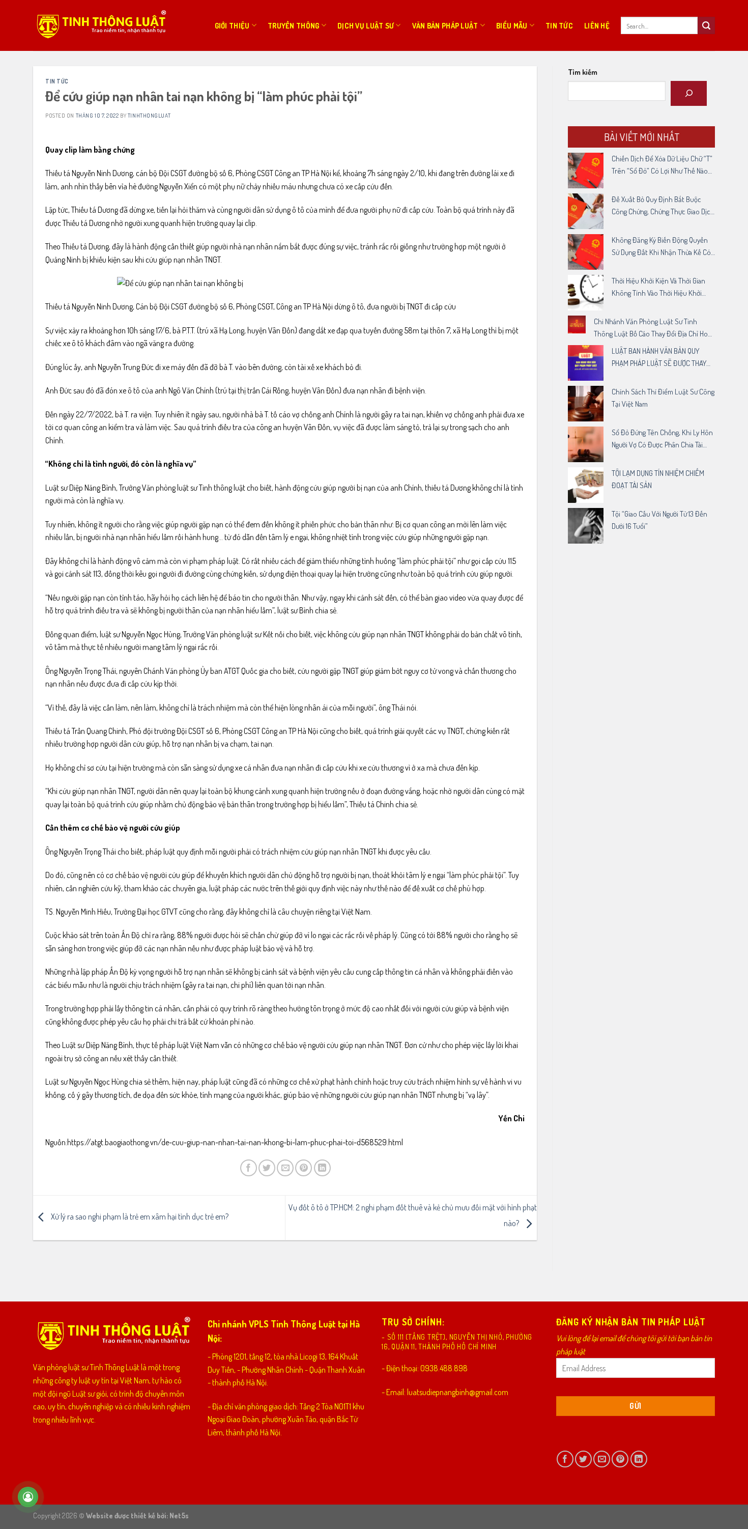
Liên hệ (597, 25)
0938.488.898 (444, 1368)
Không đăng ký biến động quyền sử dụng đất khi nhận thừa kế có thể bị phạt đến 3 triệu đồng (661, 247)
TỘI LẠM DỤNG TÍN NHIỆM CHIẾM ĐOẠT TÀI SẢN (658, 479)
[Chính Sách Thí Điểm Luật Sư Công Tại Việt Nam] (585, 403)
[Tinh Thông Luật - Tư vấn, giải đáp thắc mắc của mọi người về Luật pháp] (100, 25)
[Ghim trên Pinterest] (303, 1167)
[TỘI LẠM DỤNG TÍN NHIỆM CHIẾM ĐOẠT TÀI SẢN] (585, 485)
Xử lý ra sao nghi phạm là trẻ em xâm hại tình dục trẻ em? (138, 1216)
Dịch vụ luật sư (365, 25)
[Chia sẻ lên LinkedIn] (322, 1167)
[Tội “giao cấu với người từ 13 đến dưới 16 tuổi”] (585, 526)
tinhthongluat (149, 115)
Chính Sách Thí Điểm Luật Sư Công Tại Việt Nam (663, 398)
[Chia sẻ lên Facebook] (248, 1167)
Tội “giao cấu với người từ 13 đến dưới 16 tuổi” (659, 520)
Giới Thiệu (232, 25)
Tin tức (559, 25)
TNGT (212, 259)
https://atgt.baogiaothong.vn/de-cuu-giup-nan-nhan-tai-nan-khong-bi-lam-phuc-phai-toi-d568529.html (235, 1142)
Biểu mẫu (511, 25)
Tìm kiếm (582, 71)
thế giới (295, 888)
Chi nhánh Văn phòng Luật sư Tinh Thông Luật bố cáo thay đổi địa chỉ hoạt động (654, 328)
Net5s (179, 1515)
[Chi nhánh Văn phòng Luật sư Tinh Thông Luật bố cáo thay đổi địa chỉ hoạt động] (577, 324)
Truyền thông (293, 25)
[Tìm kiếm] (689, 93)
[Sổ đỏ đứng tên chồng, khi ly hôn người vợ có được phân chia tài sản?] (585, 444)
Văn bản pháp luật (445, 25)
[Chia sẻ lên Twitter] (266, 1167)
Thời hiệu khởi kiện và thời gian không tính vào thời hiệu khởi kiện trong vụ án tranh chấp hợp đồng (661, 287)
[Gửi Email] (285, 1167)
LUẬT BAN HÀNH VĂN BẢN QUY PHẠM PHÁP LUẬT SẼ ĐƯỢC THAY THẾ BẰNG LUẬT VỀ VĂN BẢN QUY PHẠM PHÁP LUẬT (660, 358)
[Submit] (706, 25)
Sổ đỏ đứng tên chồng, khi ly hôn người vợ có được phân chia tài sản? (662, 439)
